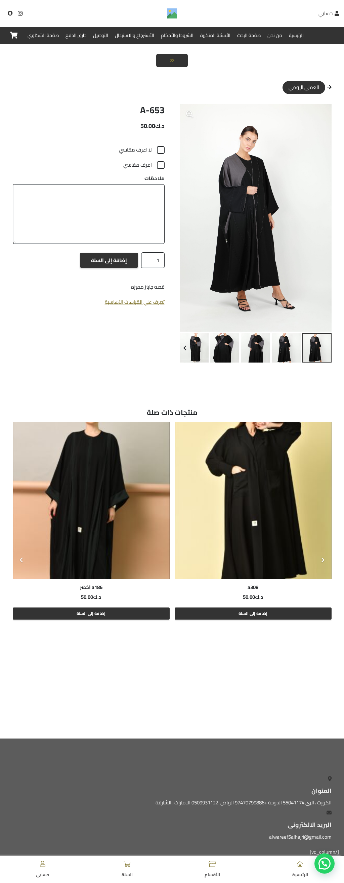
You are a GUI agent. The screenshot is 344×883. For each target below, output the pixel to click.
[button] (190, 114)
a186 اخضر (119, 587)
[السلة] (127, 864)
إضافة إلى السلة (109, 260)
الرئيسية (300, 875)
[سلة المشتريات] (14, 35)
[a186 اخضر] (118, 500)
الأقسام (212, 875)
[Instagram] (20, 13)
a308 (280, 587)
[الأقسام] (212, 864)
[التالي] (22, 560)
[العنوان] (10, 13)
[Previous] (323, 560)
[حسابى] (42, 864)
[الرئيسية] (300, 864)
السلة (127, 875)
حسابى (42, 875)
